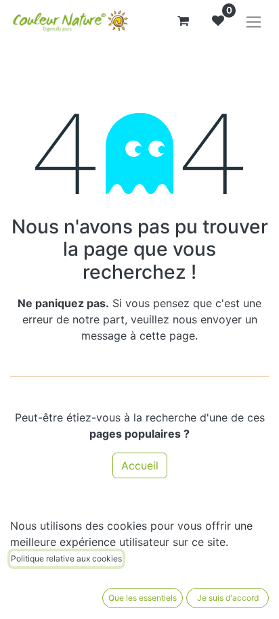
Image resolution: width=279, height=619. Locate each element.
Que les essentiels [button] (142, 598)
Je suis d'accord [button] (228, 598)
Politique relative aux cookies (66, 558)
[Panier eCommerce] (183, 21)
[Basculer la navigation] (253, 21)
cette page (167, 335)
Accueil (139, 465)
